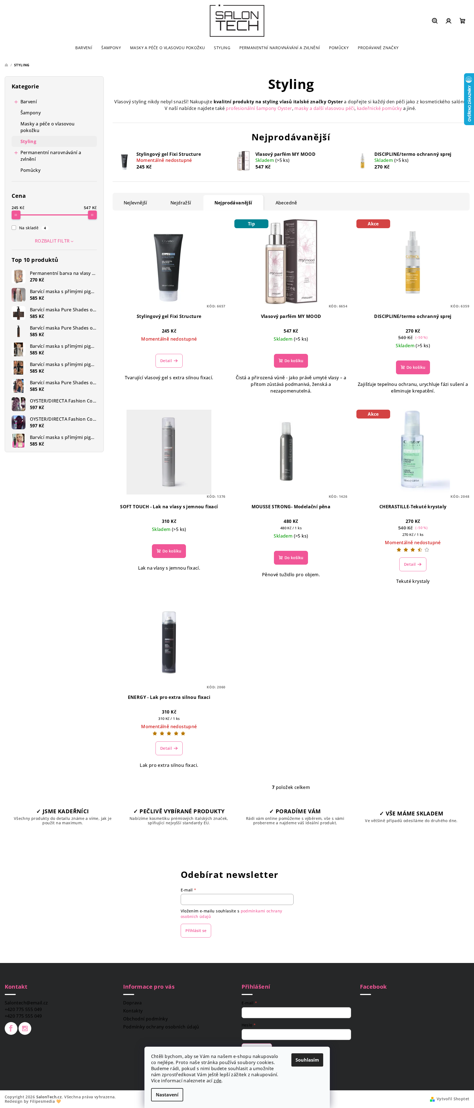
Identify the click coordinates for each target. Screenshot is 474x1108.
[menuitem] (84, 47)
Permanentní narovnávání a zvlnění (50, 155)
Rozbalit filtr (52, 241)
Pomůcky (30, 170)
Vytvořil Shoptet (453, 1098)
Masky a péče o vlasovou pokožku (47, 127)
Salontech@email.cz (26, 1003)
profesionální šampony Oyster (259, 108)
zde (217, 1081)
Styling (28, 141)
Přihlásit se (195, 930)
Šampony (30, 113)
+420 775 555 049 (23, 1009)
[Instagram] (25, 1028)
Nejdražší (180, 203)
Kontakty (133, 1011)
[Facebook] (11, 1028)
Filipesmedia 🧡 (45, 1101)
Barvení (28, 102)
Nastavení (167, 1095)
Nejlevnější (135, 203)
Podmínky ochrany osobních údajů (161, 1027)
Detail (166, 360)
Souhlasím (307, 1060)
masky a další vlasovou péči (324, 108)
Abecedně (286, 203)
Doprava (132, 1003)
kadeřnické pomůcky (379, 108)
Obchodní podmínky (145, 1019)
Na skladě (32, 227)
